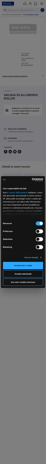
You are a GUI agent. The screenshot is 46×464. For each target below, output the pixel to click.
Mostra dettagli (31, 257)
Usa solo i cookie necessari (23, 282)
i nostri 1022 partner (17, 192)
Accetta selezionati (23, 274)
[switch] (39, 231)
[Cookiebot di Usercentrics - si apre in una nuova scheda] (32, 179)
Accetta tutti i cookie (23, 265)
